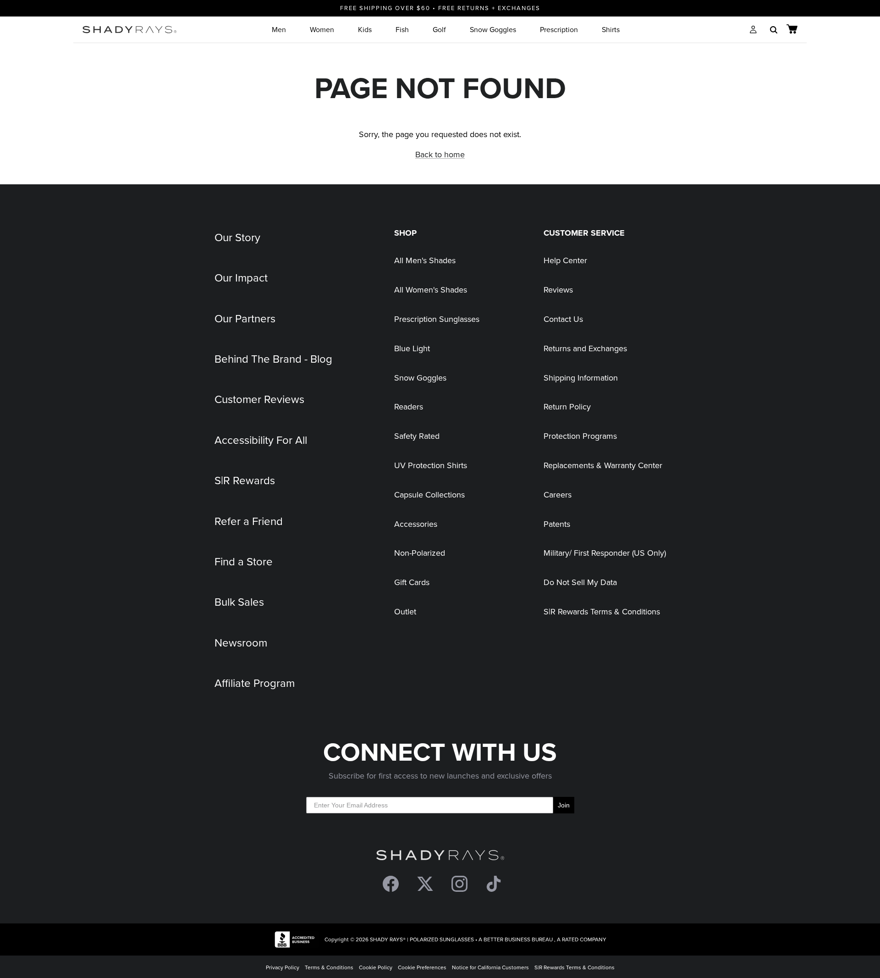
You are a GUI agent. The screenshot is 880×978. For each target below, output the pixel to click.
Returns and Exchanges (585, 348)
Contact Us (563, 319)
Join (564, 805)
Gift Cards (411, 582)
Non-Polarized (419, 552)
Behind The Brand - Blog (273, 358)
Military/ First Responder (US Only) (605, 552)
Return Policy (567, 406)
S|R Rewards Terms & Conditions (602, 611)
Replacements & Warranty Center (603, 465)
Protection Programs (580, 436)
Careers (558, 494)
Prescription (559, 29)
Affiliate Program (254, 683)
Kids (365, 29)
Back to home (440, 154)
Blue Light (412, 348)
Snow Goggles (493, 29)
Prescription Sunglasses (436, 319)
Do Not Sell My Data (580, 582)
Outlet (405, 611)
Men (279, 29)
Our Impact (241, 277)
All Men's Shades (425, 260)
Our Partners (244, 318)
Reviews (558, 289)
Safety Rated (417, 436)
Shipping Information (581, 377)
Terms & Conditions (329, 967)
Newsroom (240, 642)
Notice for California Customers (490, 967)
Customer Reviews (259, 399)
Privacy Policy (282, 967)
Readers (408, 406)
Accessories (415, 524)
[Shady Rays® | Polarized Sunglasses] (129, 29)
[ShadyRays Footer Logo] (440, 857)
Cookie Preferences (422, 967)
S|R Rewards (244, 480)
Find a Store (243, 561)
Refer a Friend (248, 521)
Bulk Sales (239, 601)
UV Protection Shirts (430, 465)
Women (322, 29)
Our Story (237, 237)
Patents (557, 524)
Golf (439, 29)
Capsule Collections (429, 494)
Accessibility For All (260, 440)
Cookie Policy (375, 967)
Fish (402, 29)
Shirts (611, 29)
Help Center (565, 260)
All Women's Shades (430, 289)
